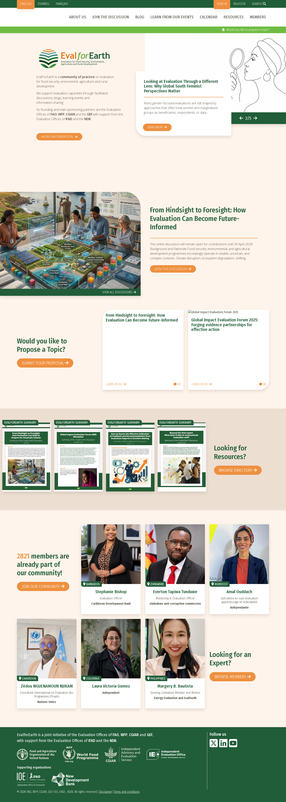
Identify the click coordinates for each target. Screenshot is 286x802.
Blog (139, 16)
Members (258, 16)
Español (43, 4)
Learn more (114, 384)
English (26, 4)
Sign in (222, 4)
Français (62, 4)
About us (77, 16)
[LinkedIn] (223, 745)
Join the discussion (110, 16)
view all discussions (117, 292)
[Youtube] (233, 745)
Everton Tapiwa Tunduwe (175, 591)
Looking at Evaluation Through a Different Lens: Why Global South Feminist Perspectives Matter (181, 86)
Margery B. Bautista (175, 686)
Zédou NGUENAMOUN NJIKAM (47, 686)
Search (257, 4)
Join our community (41, 586)
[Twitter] (214, 745)
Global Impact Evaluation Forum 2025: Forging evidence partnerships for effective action (224, 324)
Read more (155, 127)
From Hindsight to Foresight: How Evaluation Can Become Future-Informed (198, 218)
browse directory (235, 470)
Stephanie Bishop (111, 591)
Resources (234, 16)
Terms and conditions (127, 792)
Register (239, 4)
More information (57, 137)
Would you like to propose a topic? (247, 30)
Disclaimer (105, 792)
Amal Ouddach (239, 591)
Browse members (230, 676)
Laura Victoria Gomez (111, 686)
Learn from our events (172, 16)
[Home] (81, 58)
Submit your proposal (43, 363)
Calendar (208, 16)
